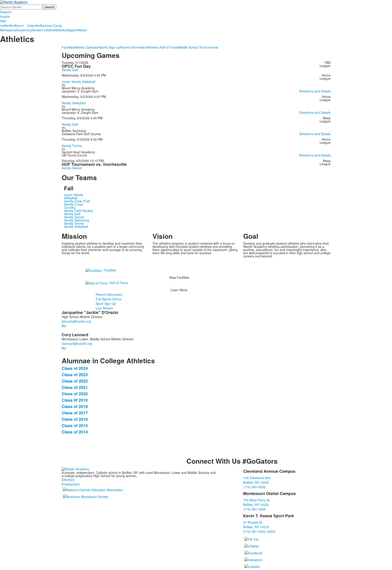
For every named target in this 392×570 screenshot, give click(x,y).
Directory (68, 479)
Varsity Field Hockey (78, 210)
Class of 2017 (75, 413)
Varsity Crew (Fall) (77, 201)
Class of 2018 (75, 406)
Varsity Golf (70, 69)
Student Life (40, 30)
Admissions (8, 30)
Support (5, 12)
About (82, 30)
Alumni (19, 25)
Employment (71, 484)
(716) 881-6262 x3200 (259, 531)
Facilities (68, 47)
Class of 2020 (75, 394)
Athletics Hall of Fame (162, 47)
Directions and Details (315, 91)
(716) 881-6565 (254, 509)
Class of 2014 (75, 432)
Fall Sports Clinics (108, 299)
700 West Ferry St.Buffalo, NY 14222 (256, 502)
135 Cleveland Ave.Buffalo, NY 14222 (257, 480)
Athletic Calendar (86, 47)
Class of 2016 (75, 419)
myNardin (7, 25)
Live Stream (104, 308)
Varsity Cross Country (73, 206)
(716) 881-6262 (254, 487)
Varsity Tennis (72, 145)
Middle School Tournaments (198, 47)
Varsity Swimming (76, 220)
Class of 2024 (75, 368)
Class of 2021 (75, 387)
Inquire (5, 16)
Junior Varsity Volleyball (78, 81)
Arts (52, 30)
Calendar (33, 25)
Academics (24, 30)
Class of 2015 (75, 425)
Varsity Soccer (72, 168)
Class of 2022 (75, 381)
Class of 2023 (75, 375)
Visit (3, 21)
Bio (64, 326)
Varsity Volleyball (74, 103)
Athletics (61, 30)
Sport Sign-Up (106, 303)
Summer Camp (51, 25)
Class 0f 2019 (75, 400)
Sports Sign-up (109, 47)
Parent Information (133, 47)
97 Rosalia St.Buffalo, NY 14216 (256, 524)
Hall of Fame (119, 282)
